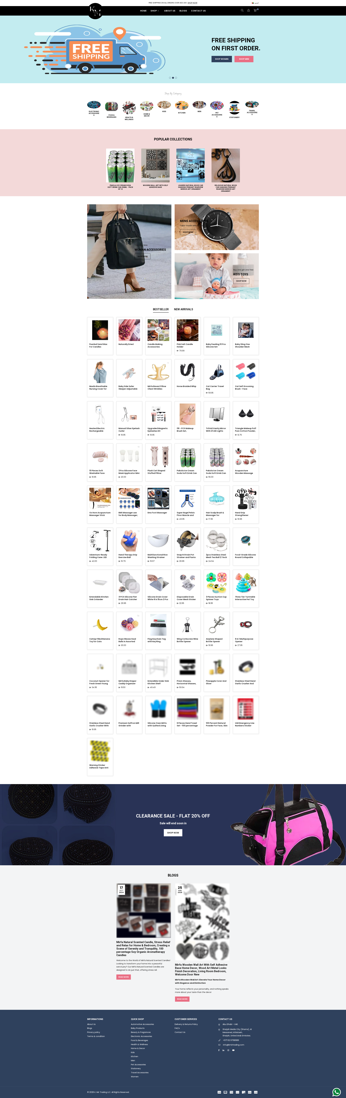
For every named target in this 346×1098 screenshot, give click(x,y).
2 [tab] (173, 78)
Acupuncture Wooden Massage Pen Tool (244, 472)
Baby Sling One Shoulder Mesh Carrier (242, 345)
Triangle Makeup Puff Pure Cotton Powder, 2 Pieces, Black (245, 430)
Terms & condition (96, 1036)
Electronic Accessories (141, 1036)
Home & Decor (138, 1048)
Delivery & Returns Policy (186, 1024)
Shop (154, 10)
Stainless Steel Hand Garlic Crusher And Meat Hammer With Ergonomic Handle (245, 682)
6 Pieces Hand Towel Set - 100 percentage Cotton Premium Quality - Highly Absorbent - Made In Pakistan (187, 724)
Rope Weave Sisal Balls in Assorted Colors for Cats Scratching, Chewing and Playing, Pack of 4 (129, 640)
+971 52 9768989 (231, 1040)
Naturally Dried (126, 344)
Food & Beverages (139, 1040)
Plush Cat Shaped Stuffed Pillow (156, 472)
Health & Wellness (139, 1044)
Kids (133, 1052)
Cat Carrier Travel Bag (215, 387)
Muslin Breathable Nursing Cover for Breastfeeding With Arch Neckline (99, 387)
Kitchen (134, 1056)
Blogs (183, 10)
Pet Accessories (138, 1064)
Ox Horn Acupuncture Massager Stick (100, 514)
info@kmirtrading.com (233, 1044)
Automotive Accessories (142, 1024)
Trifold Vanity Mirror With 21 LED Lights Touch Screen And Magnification (216, 430)
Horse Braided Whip (186, 386)
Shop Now (192, 2)
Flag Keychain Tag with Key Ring (157, 640)
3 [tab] (176, 78)
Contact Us (198, 10)
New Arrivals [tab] (183, 309)
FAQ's (177, 1028)
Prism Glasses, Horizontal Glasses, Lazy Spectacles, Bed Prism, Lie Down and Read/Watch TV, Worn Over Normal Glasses (187, 682)
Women (135, 1076)
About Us (169, 10)
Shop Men (244, 67)
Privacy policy (93, 1032)
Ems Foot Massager (157, 512)
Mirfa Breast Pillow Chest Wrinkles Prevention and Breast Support (157, 387)
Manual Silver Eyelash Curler (129, 429)
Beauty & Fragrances (141, 1032)
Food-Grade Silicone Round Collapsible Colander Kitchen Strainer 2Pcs (245, 556)
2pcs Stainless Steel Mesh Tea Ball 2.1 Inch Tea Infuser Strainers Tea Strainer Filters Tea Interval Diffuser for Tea (216, 556)
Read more (123, 977)
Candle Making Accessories (155, 345)
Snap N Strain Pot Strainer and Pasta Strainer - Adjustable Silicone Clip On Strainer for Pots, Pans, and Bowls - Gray (187, 556)
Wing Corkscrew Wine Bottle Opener (187, 640)
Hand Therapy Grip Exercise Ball (128, 556)
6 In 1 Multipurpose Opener (244, 640)
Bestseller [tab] (161, 309)
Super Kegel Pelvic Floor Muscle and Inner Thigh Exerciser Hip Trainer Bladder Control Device (187, 514)
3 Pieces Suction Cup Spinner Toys (216, 598)
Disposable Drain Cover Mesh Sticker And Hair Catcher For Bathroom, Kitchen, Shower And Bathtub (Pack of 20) (187, 598)
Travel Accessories (140, 1072)
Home (143, 10)
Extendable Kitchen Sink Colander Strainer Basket (99, 598)
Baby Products (137, 1028)
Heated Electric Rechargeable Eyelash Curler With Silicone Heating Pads (98, 430)
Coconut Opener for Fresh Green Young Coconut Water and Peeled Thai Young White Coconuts (99, 682)
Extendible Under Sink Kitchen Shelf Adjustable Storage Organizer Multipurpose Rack (158, 682)
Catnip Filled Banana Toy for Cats (99, 640)
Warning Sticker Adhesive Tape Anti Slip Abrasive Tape (98, 766)
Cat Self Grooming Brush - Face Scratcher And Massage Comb (244, 387)
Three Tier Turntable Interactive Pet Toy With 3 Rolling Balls (245, 598)
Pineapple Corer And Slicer (216, 682)
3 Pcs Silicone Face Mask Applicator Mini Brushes (129, 472)
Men (133, 1060)
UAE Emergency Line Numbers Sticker (244, 724)
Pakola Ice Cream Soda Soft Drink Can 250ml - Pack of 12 (187, 472)
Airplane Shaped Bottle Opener (214, 640)
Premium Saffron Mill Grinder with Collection (129, 724)
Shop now (173, 832)
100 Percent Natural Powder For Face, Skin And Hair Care (216, 724)
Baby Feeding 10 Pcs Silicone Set (216, 345)
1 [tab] (170, 78)
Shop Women (221, 67)
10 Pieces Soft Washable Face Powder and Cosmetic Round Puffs (97, 472)
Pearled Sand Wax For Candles (98, 345)
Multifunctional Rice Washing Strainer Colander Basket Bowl (158, 556)
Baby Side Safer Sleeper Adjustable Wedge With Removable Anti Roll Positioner (128, 387)
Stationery (136, 1068)
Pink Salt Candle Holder (185, 345)
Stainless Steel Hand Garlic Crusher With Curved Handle (99, 724)
